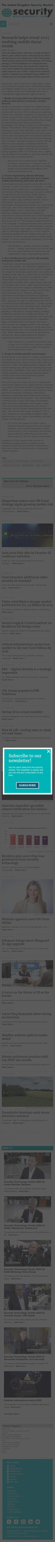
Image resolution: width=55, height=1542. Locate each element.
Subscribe (27, 785)
